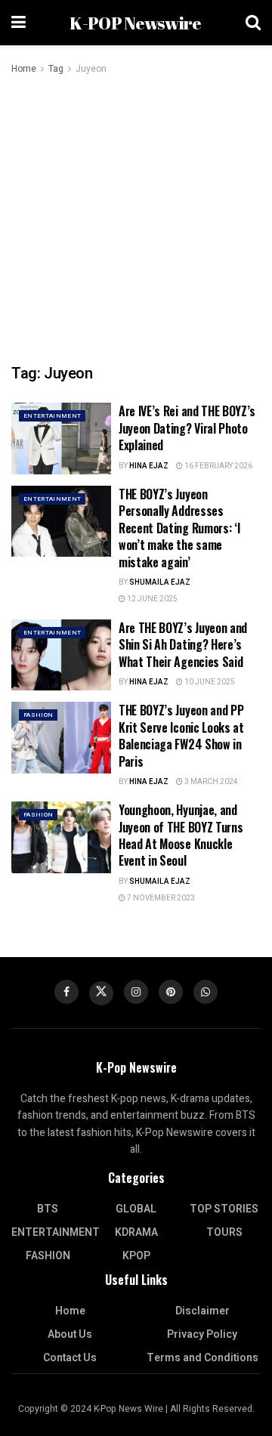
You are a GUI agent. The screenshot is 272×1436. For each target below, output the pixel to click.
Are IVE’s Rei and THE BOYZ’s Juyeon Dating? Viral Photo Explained (187, 428)
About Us (70, 1334)
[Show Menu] (18, 22)
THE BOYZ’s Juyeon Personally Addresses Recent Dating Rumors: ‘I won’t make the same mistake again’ (179, 528)
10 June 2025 (209, 682)
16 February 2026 (217, 466)
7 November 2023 (160, 898)
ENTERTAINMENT (52, 416)
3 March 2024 (210, 782)
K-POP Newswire (135, 23)
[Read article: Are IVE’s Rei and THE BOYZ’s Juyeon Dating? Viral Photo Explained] (61, 438)
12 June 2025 (151, 599)
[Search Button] (253, 22)
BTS (47, 1209)
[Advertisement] (136, 221)
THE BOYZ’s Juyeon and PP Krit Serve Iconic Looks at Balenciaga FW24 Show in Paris (181, 735)
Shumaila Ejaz (159, 582)
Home (23, 69)
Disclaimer (202, 1311)
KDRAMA (136, 1232)
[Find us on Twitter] (101, 993)
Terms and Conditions (202, 1358)
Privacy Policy (202, 1334)
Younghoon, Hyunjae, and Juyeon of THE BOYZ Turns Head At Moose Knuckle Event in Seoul (181, 835)
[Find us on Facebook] (66, 992)
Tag (55, 69)
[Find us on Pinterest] (171, 992)
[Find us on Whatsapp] (205, 992)
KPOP (136, 1256)
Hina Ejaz (148, 466)
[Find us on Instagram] (136, 992)
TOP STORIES (224, 1209)
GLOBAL (136, 1209)
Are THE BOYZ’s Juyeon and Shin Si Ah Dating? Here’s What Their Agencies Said (183, 645)
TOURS (224, 1232)
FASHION (38, 715)
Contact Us (70, 1358)
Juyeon (91, 69)
